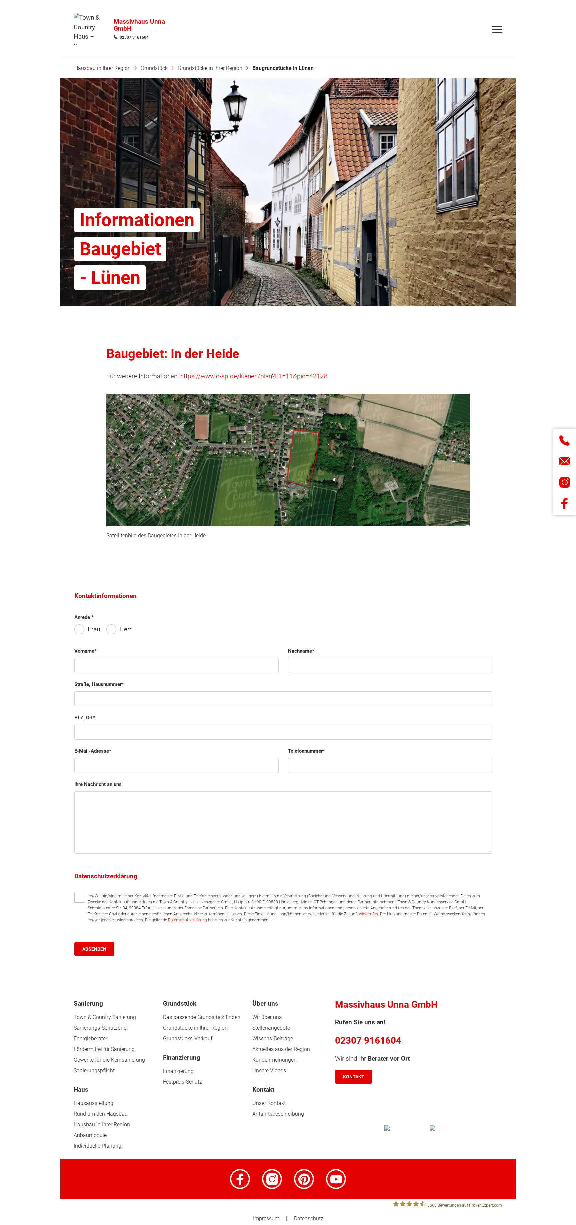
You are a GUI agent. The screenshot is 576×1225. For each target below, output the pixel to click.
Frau (94, 629)
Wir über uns (267, 1017)
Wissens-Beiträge (272, 1038)
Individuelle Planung (97, 1146)
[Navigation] (497, 29)
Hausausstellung (93, 1103)
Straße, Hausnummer (98, 684)
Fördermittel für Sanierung (104, 1049)
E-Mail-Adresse (91, 751)
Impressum (266, 1218)
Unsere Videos (269, 1070)
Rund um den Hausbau (101, 1114)
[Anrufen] (564, 440)
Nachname (300, 651)
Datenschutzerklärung (187, 920)
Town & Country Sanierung (105, 1017)
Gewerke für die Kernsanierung (109, 1060)
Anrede (82, 617)
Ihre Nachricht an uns (98, 784)
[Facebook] (240, 1179)
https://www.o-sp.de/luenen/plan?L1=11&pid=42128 (254, 376)
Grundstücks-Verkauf (187, 1038)
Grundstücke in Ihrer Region (195, 1028)
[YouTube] (336, 1179)
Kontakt (353, 1076)
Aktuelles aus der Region (281, 1049)
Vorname (84, 651)
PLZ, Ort (83, 718)
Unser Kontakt (269, 1103)
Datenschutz (308, 1218)
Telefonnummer (305, 751)
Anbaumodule (90, 1135)
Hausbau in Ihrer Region (102, 1124)
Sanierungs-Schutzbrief (101, 1028)
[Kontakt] (564, 461)
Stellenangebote (271, 1028)
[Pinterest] (304, 1179)
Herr (125, 629)
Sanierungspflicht (94, 1070)
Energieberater (90, 1038)
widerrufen (368, 914)
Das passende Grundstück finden (201, 1017)
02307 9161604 (134, 37)
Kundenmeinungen (274, 1060)
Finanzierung (178, 1071)
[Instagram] (272, 1179)
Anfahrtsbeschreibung (278, 1114)
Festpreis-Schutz (182, 1082)
